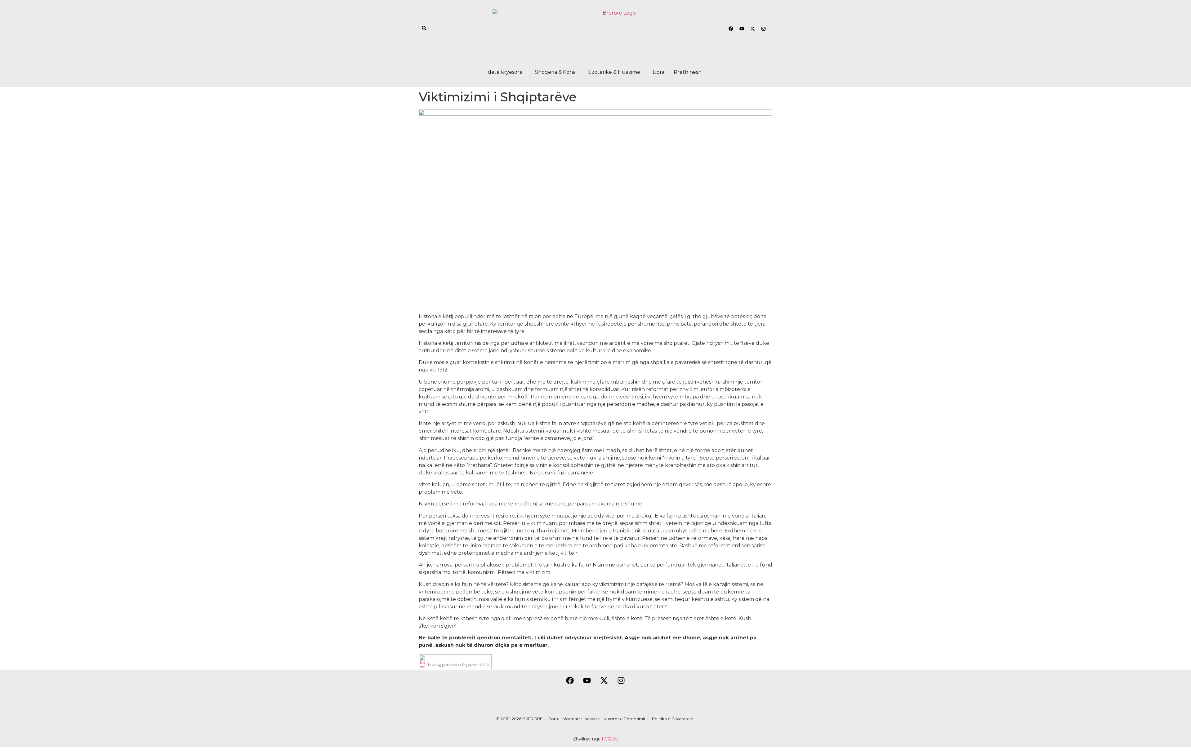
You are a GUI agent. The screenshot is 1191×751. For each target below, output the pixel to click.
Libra (658, 72)
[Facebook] (730, 28)
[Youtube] (741, 28)
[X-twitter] (752, 28)
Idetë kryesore (504, 72)
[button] (506, 72)
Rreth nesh (688, 72)
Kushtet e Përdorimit (624, 718)
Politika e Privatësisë (672, 718)
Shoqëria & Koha (555, 72)
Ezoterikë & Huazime (614, 72)
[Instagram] (763, 28)
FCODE (610, 739)
